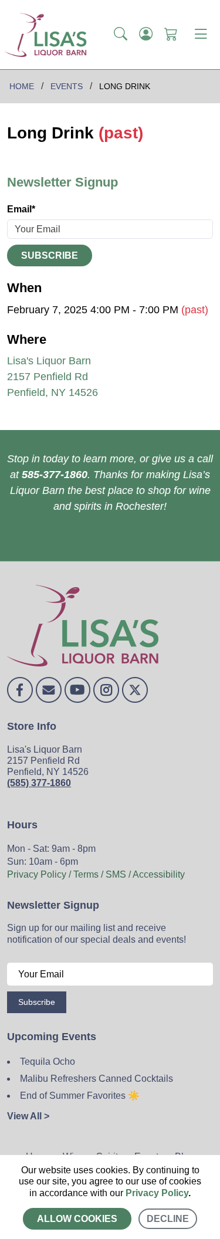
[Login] (146, 34)
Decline (168, 1219)
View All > (28, 1116)
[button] (120, 34)
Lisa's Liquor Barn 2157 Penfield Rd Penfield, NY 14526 (52, 376)
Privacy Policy (157, 1193)
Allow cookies (77, 1219)
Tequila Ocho (47, 1062)
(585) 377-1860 (39, 783)
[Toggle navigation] (200, 34)
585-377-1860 (54, 474)
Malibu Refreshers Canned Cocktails (96, 1079)
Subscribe (49, 255)
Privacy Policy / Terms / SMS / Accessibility (96, 874)
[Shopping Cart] (171, 34)
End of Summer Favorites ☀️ (80, 1096)
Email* (21, 209)
